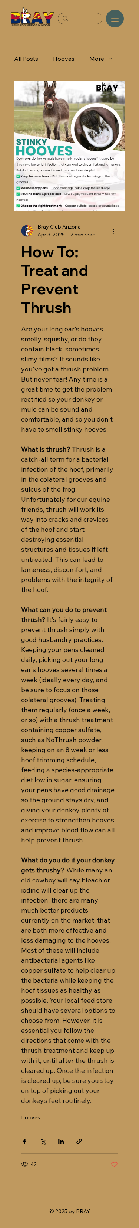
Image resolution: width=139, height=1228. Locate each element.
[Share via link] (79, 1141)
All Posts (26, 58)
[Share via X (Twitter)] (42, 1141)
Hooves (64, 58)
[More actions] (113, 230)
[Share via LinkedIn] (60, 1141)
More (96, 58)
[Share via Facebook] (24, 1141)
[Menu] (115, 18)
